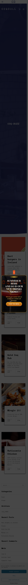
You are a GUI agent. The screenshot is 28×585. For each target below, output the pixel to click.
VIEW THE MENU (14, 304)
